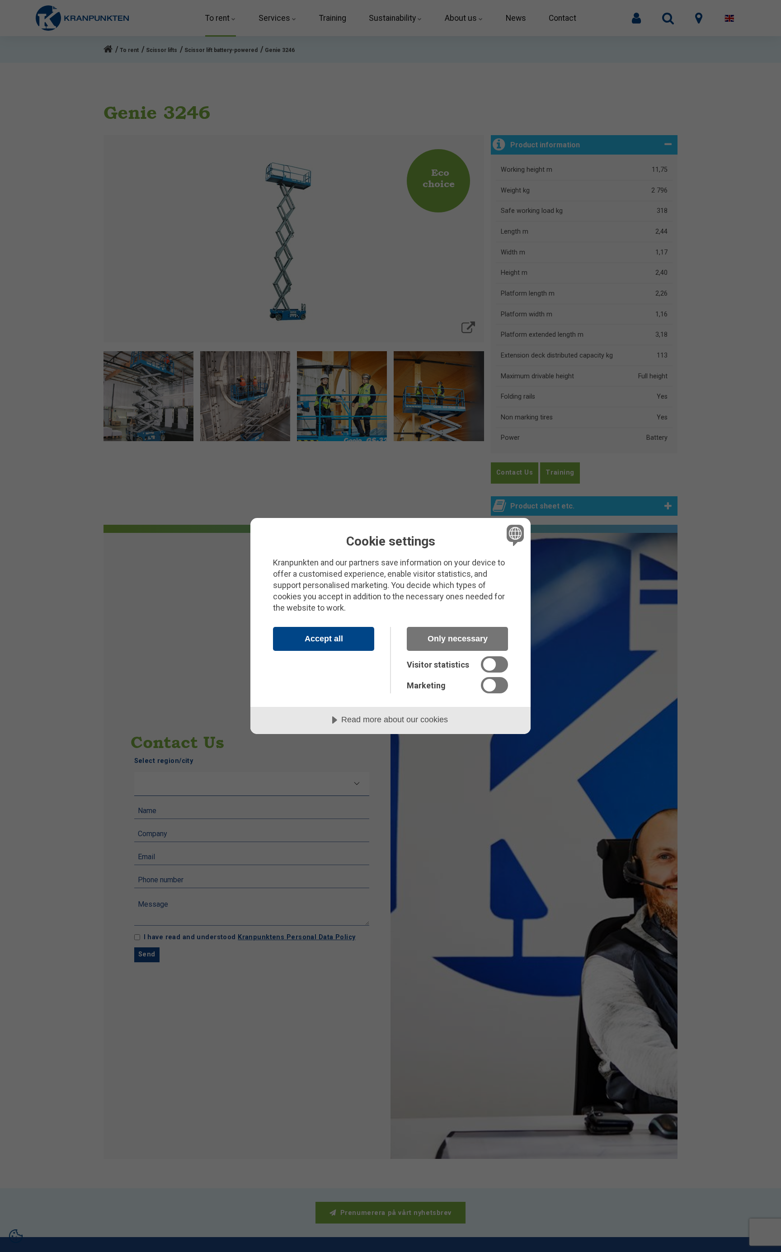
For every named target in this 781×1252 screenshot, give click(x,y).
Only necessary (458, 638)
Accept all (324, 638)
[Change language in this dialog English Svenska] (514, 535)
